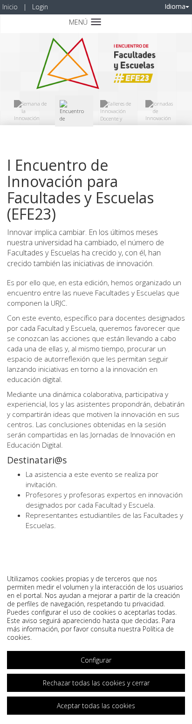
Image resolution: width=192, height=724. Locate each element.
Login (40, 6)
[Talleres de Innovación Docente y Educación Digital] (115, 111)
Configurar (96, 660)
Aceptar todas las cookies (96, 705)
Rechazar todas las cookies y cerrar (96, 682)
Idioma (175, 6)
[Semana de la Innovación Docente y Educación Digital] (31, 111)
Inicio (10, 6)
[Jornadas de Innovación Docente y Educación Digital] (161, 111)
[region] (96, 642)
